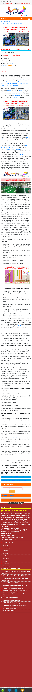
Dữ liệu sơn (12, 63)
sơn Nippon (7, 85)
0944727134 (9, 3)
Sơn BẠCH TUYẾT (11, 147)
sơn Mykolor (15, 83)
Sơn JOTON (9, 149)
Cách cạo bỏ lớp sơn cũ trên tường (13, 583)
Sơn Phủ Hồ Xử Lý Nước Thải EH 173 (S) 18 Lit (15, 480)
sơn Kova (27, 82)
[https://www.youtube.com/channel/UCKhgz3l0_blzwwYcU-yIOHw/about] (22, 503)
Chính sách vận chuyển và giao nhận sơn (14, 605)
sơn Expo (12, 82)
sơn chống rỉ (15, 93)
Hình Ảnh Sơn (7, 566)
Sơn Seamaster (20, 82)
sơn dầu (9, 90)
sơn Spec (22, 83)
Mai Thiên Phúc (21, 80)
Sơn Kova (5, 550)
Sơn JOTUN (16, 149)
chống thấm (16, 97)
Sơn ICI (5, 561)
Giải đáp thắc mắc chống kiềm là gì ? (13, 588)
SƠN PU (21, 154)
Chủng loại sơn (7, 500)
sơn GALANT (13, 438)
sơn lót (20, 92)
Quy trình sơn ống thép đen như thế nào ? (15, 585)
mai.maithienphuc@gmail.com (24, 3)
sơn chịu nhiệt (16, 95)
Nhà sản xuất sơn (8, 496)
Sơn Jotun (6, 558)
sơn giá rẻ (18, 326)
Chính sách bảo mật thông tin (11, 600)
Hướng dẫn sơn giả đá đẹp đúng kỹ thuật (14, 576)
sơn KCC (3, 83)
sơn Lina (9, 83)
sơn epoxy (22, 90)
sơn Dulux (6, 82)
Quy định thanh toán (9, 610)
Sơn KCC (5, 553)
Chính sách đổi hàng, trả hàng (11, 603)
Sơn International (8, 543)
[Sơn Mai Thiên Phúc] (16, 11)
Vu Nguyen (4, 65)
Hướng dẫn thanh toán (9, 608)
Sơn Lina (5, 545)
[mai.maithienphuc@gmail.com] (22, 690)
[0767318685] (3, 690)
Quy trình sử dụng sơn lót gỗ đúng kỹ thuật (15, 590)
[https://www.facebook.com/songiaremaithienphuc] (10, 503)
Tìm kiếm (12, 492)
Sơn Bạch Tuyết (7, 548)
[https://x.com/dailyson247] (14, 503)
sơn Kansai (15, 85)
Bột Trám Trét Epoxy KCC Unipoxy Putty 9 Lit (16, 477)
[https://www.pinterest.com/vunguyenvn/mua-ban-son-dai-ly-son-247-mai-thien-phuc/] (18, 503)
